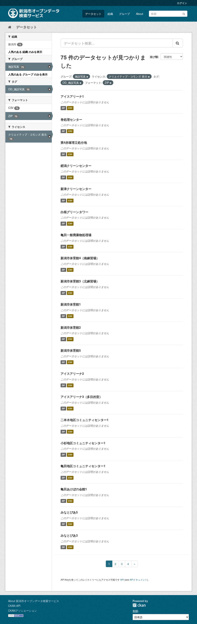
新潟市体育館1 (71, 304)
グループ (124, 14)
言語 (135, 611)
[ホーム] (9, 26)
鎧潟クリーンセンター (76, 165)
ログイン (182, 3)
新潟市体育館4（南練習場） (80, 258)
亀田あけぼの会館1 (74, 489)
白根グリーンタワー (74, 212)
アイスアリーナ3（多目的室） (81, 396)
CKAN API (14, 606)
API (122, 579)
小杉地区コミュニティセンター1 (83, 443)
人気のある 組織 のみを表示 (25, 52)
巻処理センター (71, 119)
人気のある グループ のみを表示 (28, 74)
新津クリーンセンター (76, 189)
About (139, 14)
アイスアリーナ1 (72, 96)
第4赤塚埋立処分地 (74, 142)
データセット (93, 14)
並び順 (154, 57)
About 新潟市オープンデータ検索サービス (33, 601)
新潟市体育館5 (71, 350)
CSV (70, 108)
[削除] (87, 76)
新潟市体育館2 (71, 327)
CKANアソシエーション (22, 610)
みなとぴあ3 (69, 535)
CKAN (139, 605)
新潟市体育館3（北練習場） (80, 281)
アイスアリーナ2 (72, 373)
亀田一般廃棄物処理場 (76, 235)
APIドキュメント (138, 579)
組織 (110, 14)
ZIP (63, 108)
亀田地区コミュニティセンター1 (83, 466)
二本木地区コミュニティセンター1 (85, 420)
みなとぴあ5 (69, 512)
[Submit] (183, 13)
